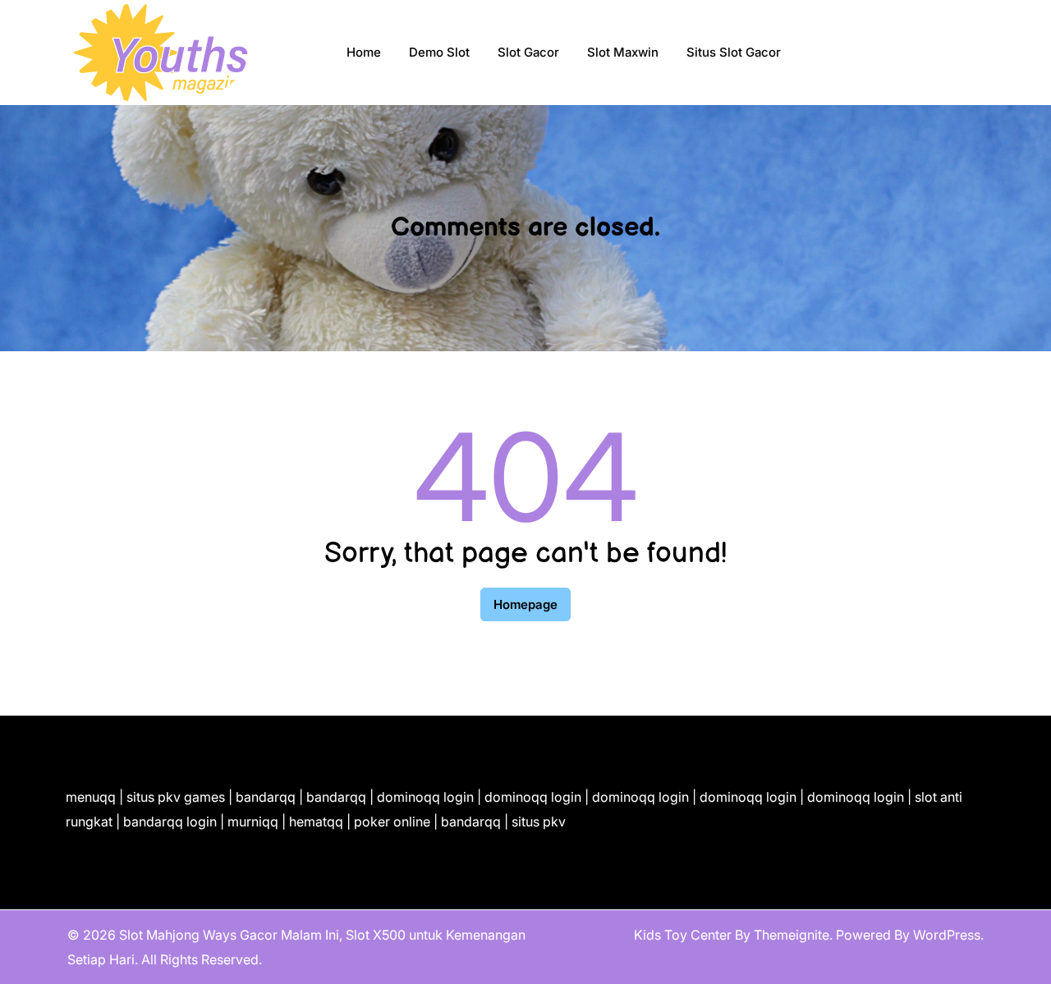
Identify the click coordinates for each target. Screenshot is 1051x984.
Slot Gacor (528, 52)
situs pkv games (175, 797)
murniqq (252, 821)
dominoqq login (425, 797)
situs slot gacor (733, 52)
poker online (392, 821)
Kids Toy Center (683, 935)
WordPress (946, 935)
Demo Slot (439, 52)
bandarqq (266, 797)
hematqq (316, 821)
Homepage (525, 604)
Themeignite (791, 935)
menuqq (91, 797)
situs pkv (539, 821)
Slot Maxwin (623, 52)
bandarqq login (170, 821)
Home (364, 52)
